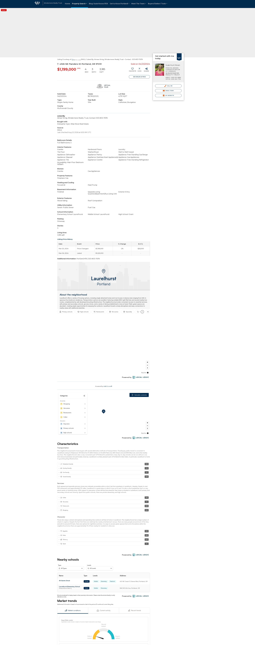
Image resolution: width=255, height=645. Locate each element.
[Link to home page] (37, 4)
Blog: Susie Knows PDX (98, 4)
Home (67, 4)
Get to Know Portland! (120, 5)
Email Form (169, 90)
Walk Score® (107, 386)
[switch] (132, 70)
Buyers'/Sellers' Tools (158, 5)
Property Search (80, 5)
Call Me (170, 86)
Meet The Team (139, 5)
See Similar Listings (139, 76)
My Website (169, 95)
